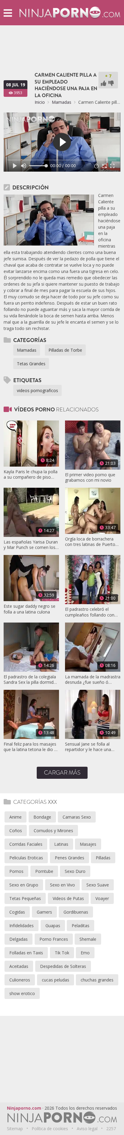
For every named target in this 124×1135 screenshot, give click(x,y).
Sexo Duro (75, 871)
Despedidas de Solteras (63, 966)
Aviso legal (87, 1128)
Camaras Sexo (77, 817)
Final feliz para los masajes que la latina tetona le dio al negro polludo (30, 746)
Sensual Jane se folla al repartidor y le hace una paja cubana (88, 746)
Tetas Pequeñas (25, 898)
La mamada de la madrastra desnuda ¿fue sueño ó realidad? (92, 679)
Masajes (88, 844)
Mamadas (61, 102)
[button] (8, 12)
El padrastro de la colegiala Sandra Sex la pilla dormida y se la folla (30, 679)
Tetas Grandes (31, 363)
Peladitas (80, 925)
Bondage (42, 817)
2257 (111, 1128)
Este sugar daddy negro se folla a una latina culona (29, 609)
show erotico (22, 993)
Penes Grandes (69, 858)
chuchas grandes (97, 980)
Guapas (52, 925)
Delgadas (18, 939)
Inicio (40, 102)
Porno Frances (53, 939)
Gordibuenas (76, 912)
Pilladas (103, 858)
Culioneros (19, 980)
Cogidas (17, 912)
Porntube (44, 871)
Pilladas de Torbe (65, 350)
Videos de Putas (68, 898)
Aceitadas (18, 966)
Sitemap (15, 1128)
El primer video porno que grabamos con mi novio (90, 477)
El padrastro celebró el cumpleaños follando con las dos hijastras (89, 612)
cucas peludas (55, 980)
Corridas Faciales (25, 844)
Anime (15, 817)
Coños (15, 830)
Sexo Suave (97, 885)
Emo (85, 953)
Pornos (16, 871)
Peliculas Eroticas (26, 858)
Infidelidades (21, 925)
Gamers (44, 912)
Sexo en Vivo (62, 885)
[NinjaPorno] (69, 12)
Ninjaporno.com (24, 1108)
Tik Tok (62, 953)
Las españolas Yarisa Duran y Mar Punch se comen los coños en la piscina (31, 544)
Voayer (102, 898)
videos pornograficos (37, 390)
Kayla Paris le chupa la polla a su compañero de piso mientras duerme (30, 474)
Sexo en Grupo (23, 885)
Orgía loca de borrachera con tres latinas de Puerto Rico (90, 541)
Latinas (61, 844)
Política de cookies (50, 1128)
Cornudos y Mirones (53, 830)
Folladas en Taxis (26, 953)
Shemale (87, 939)
